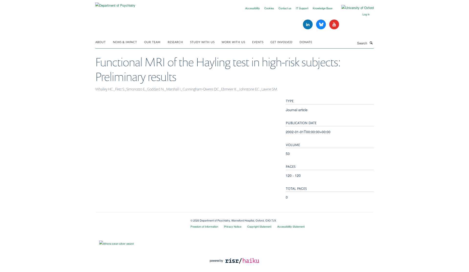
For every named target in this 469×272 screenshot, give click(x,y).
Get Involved (281, 41)
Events (257, 41)
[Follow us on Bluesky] (321, 24)
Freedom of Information (204, 226)
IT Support (302, 8)
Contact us (284, 8)
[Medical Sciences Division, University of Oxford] (139, 218)
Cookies (269, 8)
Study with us (202, 41)
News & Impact (125, 41)
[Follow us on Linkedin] (308, 24)
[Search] (371, 42)
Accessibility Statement (291, 226)
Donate (305, 41)
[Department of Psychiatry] (115, 3)
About (100, 41)
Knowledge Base (322, 8)
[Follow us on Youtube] (334, 24)
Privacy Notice (232, 226)
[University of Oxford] (354, 8)
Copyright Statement (259, 226)
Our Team (152, 41)
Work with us (233, 41)
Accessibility (252, 8)
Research (175, 41)
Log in (366, 14)
